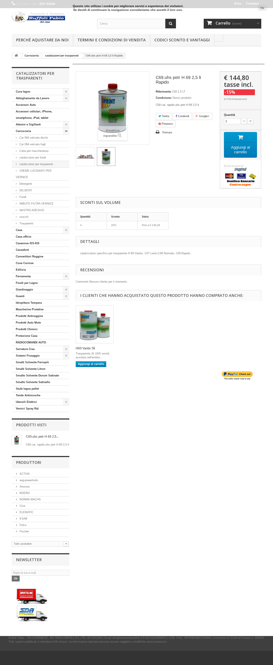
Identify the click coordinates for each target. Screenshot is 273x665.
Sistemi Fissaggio (28, 355)
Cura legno (23, 91)
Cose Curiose (24, 263)
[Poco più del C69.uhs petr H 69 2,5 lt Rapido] (17, 440)
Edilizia (21, 269)
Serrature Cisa (25, 349)
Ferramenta (23, 276)
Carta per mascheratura (33, 150)
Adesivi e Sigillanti (28, 124)
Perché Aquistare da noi (42, 39)
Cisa (22, 505)
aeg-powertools (28, 480)
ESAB (23, 518)
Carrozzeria (23, 131)
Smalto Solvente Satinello (33, 382)
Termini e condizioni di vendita (111, 39)
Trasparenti (26, 223)
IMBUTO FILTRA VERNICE (36, 203)
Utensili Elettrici (26, 402)
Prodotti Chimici (27, 329)
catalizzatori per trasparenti (36, 164)
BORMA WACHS (30, 499)
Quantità (229, 114)
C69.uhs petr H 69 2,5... (42, 436)
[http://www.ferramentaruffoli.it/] (32, 605)
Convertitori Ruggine (29, 256)
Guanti (20, 296)
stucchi (23, 216)
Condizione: (164, 97)
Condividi (183, 116)
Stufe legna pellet (27, 388)
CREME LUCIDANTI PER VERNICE (33, 174)
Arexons (24, 486)
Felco (22, 525)
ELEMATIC (26, 512)
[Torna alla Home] (16, 55)
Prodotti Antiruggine (29, 316)
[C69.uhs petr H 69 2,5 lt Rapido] (106, 156)
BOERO (24, 493)
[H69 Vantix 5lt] (95, 324)
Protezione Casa (26, 335)
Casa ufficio (23, 236)
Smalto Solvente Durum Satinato (37, 375)
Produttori (28, 462)
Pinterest (167, 123)
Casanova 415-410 (27, 243)
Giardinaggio (24, 289)
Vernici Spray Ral (27, 408)
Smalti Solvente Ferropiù (32, 362)
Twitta (165, 116)
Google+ (203, 116)
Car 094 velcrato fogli (32, 144)
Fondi (22, 197)
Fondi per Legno (27, 283)
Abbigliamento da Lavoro (32, 98)
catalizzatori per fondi (32, 157)
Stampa (167, 132)
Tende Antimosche (28, 395)
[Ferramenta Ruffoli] (51, 17)
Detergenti (25, 183)
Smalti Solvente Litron (30, 368)
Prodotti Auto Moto (28, 322)
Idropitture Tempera (29, 302)
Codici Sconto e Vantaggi (182, 39)
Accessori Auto (26, 104)
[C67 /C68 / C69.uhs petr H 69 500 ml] (85, 156)
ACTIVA (24, 473)
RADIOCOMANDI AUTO (31, 342)
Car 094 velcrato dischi (33, 137)
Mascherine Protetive (30, 309)
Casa (19, 230)
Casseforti (22, 249)
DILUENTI (25, 190)
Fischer (24, 531)
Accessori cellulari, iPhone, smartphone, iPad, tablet (34, 114)
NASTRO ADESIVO (31, 210)
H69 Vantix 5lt (85, 348)
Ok (262, 8)
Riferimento (163, 91)
